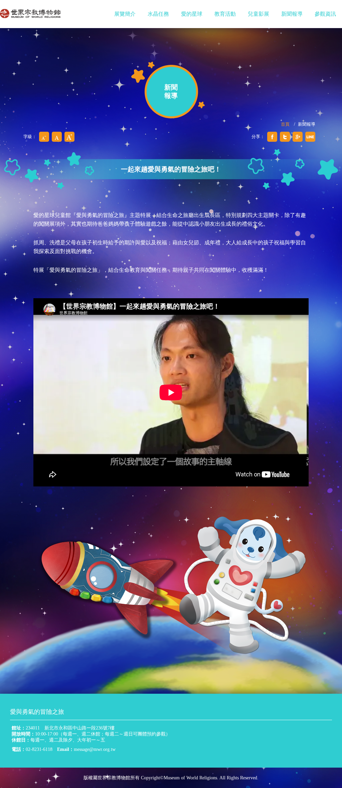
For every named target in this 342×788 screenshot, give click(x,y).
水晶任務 (158, 14)
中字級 (57, 137)
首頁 (285, 124)
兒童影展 (258, 14)
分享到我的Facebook (272, 137)
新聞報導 (292, 14)
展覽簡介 (125, 14)
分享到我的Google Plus (298, 137)
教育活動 (225, 14)
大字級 (69, 137)
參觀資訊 (325, 14)
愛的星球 (191, 14)
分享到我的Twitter (285, 137)
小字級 (44, 137)
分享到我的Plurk (310, 137)
